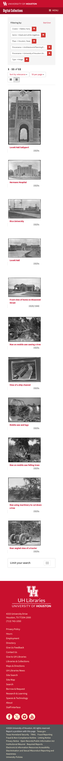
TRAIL (33, 734)
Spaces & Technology (17, 698)
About (9, 702)
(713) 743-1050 (13, 621)
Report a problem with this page (20, 731)
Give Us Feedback (15, 647)
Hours (9, 633)
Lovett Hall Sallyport (19, 147)
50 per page (37, 74)
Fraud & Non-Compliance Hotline (21, 737)
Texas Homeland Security (17, 734)
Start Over (47, 22)
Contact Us (11, 652)
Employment (12, 638)
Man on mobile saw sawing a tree (25, 344)
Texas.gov (41, 731)
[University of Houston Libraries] (31, 596)
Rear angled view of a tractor (23, 548)
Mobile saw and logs (19, 425)
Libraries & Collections (17, 661)
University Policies (14, 757)
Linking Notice (44, 737)
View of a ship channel (20, 385)
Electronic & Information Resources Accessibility (28, 747)
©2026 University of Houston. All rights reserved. (28, 728)
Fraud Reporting (44, 734)
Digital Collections (13, 11)
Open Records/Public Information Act (37, 741)
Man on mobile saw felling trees (24, 465)
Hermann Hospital (18, 182)
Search (9, 684)
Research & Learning (16, 693)
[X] (17, 717)
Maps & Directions (15, 666)
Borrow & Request (15, 689)
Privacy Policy (13, 629)
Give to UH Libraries (16, 656)
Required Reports (35, 744)
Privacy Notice (12, 741)
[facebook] (9, 717)
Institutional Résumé (15, 744)
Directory (11, 643)
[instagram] (24, 717)
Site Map (10, 679)
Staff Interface (13, 707)
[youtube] (32, 717)
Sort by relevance (18, 74)
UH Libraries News (15, 670)
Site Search (12, 675)
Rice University (17, 221)
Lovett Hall (15, 260)
